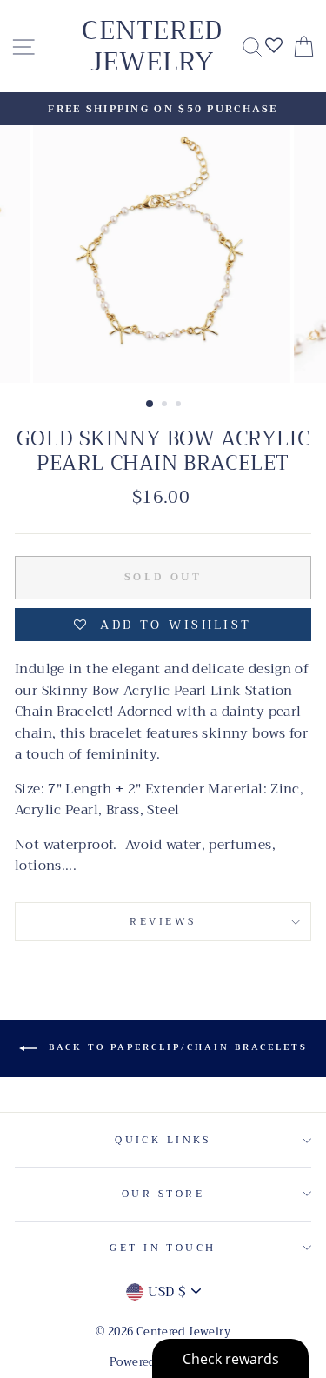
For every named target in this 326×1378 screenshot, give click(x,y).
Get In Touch (163, 1247)
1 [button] (150, 404)
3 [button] (180, 405)
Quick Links (163, 1139)
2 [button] (166, 405)
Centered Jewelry (152, 46)
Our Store (163, 1193)
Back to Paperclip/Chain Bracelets (175, 1047)
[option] (163, 109)
